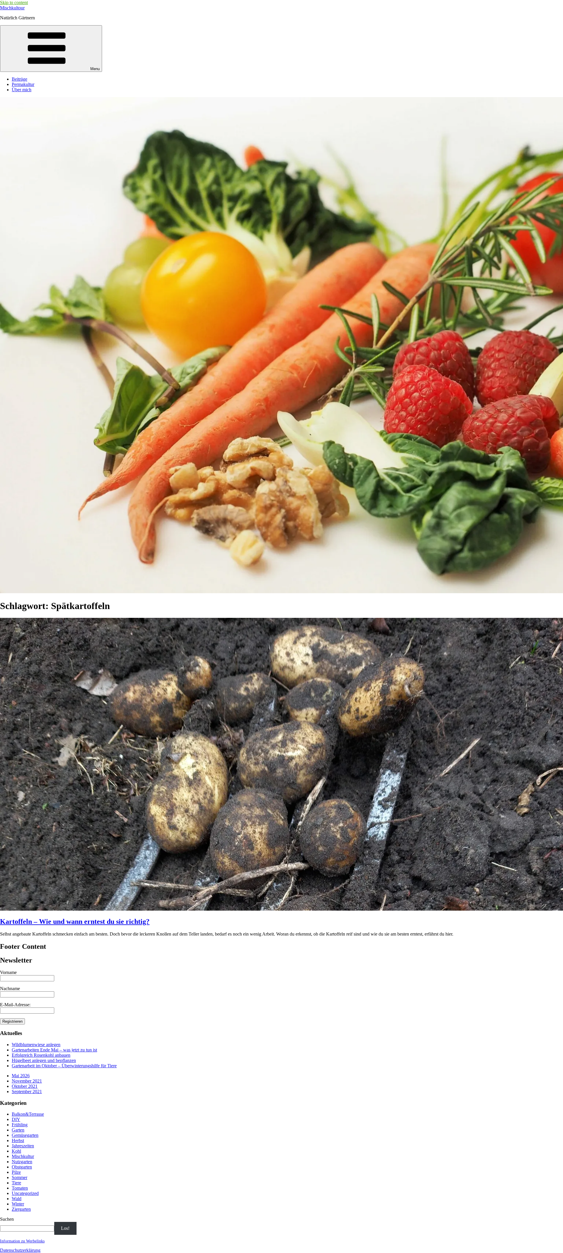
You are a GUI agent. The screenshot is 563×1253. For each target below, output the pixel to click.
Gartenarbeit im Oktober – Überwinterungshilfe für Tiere (64, 1065)
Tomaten (20, 1188)
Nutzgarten (22, 1161)
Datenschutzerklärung (20, 1250)
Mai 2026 (21, 1075)
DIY (16, 1119)
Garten (18, 1129)
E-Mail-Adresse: (15, 1004)
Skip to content (14, 2)
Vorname (8, 972)
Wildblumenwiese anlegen (36, 1044)
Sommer (19, 1177)
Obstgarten (22, 1166)
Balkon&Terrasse (28, 1114)
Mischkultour (12, 7)
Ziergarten (21, 1209)
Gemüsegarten (25, 1135)
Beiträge (19, 79)
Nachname (10, 988)
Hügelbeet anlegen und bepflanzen (44, 1060)
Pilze (16, 1172)
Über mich (21, 89)
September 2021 (27, 1091)
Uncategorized (25, 1193)
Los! (65, 1228)
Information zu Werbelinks (22, 1241)
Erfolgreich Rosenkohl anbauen (41, 1055)
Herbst (18, 1140)
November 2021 (27, 1080)
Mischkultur (23, 1156)
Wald (16, 1198)
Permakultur (23, 84)
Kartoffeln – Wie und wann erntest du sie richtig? (75, 921)
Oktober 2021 (25, 1086)
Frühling (20, 1124)
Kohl (16, 1151)
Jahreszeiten (23, 1145)
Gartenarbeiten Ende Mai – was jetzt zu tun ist (54, 1049)
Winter (18, 1203)
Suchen (7, 1219)
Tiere (16, 1182)
